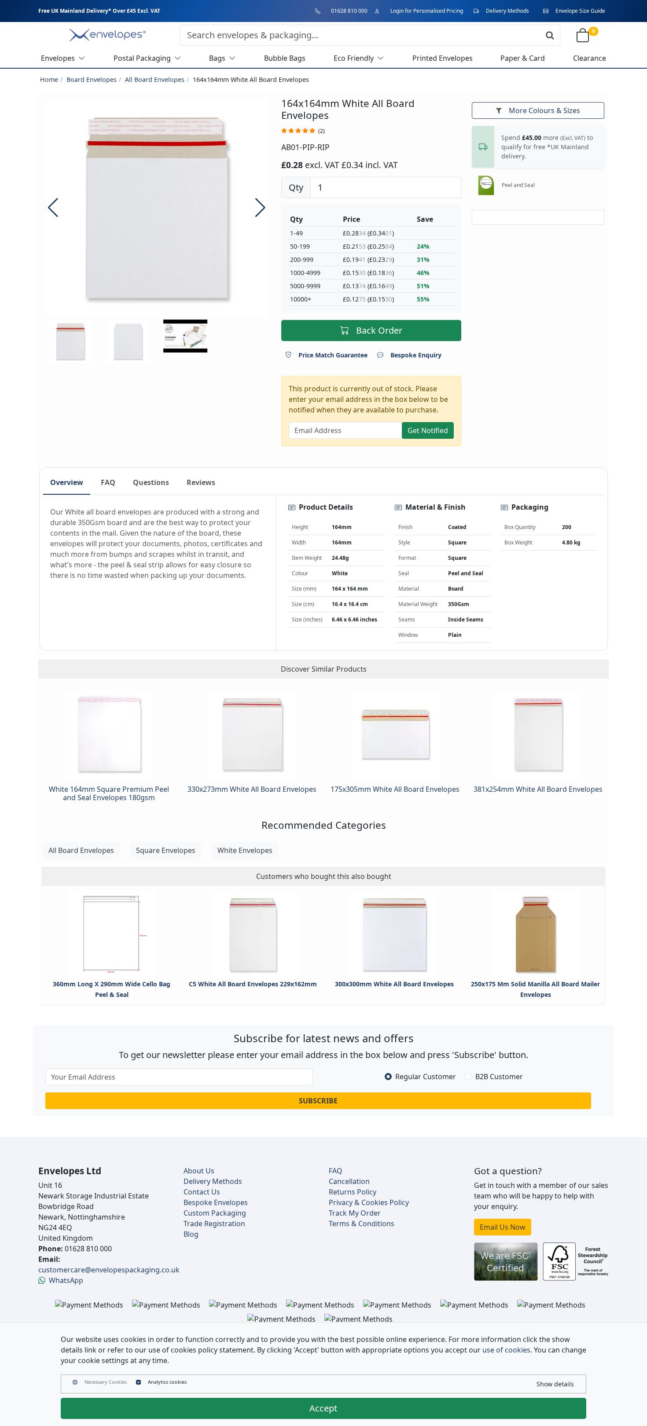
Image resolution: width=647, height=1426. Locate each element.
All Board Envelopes (154, 79)
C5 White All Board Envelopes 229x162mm (253, 984)
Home (49, 79)
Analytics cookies (167, 1381)
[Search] (550, 35)
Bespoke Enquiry (415, 355)
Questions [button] (151, 482)
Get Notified (428, 430)
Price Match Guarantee (333, 355)
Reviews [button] (201, 482)
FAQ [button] (108, 482)
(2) (321, 131)
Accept (323, 1408)
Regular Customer (425, 1076)
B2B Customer (499, 1076)
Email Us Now (503, 1227)
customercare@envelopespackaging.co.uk (109, 1270)
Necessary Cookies (106, 1381)
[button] (260, 207)
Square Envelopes (165, 850)
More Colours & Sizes (544, 110)
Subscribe (318, 1101)
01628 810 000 (349, 11)
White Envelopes (244, 850)
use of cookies (506, 1350)
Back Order (379, 330)
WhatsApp (66, 1280)
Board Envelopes (91, 79)
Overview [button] (66, 482)
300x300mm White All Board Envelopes (394, 984)
